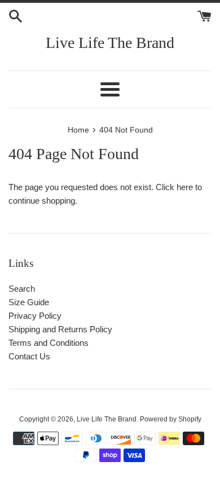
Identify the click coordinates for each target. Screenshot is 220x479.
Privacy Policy (34, 315)
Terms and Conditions (48, 343)
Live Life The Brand (110, 42)
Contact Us (29, 356)
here (185, 187)
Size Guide (28, 302)
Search (21, 288)
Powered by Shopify (170, 419)
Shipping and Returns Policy (60, 329)
